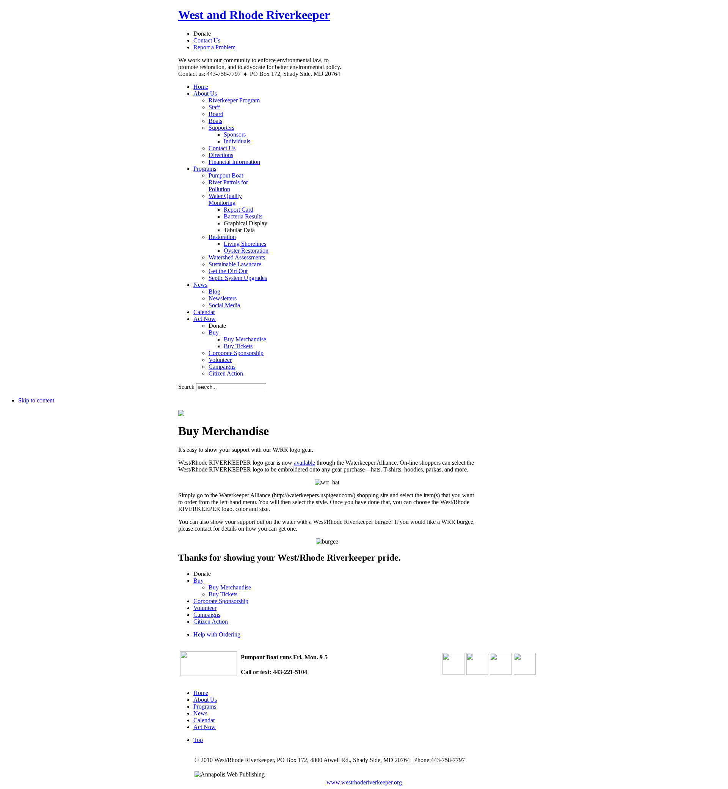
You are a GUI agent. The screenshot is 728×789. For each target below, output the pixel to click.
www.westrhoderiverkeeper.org (364, 782)
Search (187, 386)
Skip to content (36, 400)
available (304, 462)
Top (198, 740)
